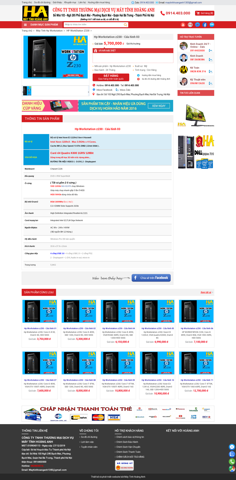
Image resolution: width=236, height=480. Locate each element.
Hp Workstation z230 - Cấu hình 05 (158, 328)
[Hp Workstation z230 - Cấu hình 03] (55, 60)
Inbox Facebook (104, 90)
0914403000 (197, 50)
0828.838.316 (198, 71)
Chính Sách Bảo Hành (127, 442)
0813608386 (197, 59)
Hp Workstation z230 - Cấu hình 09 (118, 380)
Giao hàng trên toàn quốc (111, 77)
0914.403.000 (232, 466)
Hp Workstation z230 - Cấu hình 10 (158, 380)
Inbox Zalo (125, 90)
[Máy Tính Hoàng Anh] (118, 20)
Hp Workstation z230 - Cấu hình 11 (197, 380)
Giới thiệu (57, 2)
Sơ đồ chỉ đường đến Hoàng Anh (156, 79)
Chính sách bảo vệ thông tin (130, 437)
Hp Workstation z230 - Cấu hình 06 (197, 328)
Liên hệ (82, 2)
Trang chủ (27, 30)
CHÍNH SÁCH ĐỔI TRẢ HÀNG (130, 457)
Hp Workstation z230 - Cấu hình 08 (79, 380)
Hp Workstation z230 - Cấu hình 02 (79, 328)
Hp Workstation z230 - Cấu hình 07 (40, 380)
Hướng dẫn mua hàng (151, 75)
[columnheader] (36, 142)
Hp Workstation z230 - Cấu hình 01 (40, 328)
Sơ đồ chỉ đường (89, 437)
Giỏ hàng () (207, 13)
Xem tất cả (206, 292)
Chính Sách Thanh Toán (128, 452)
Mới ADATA (66, 186)
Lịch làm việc (87, 442)
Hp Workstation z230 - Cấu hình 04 (118, 328)
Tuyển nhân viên (89, 447)
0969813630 (197, 83)
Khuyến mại (70, 2)
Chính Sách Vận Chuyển (128, 447)
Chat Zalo (231, 460)
